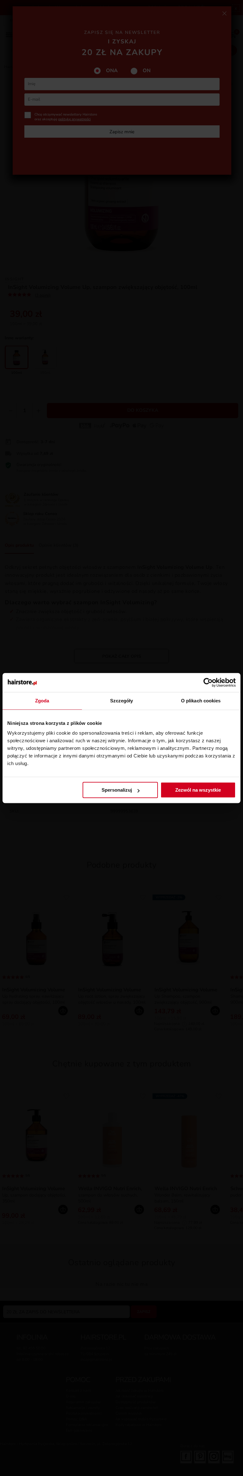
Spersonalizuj (117, 790)
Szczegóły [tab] (121, 700)
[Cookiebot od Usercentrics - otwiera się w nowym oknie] (208, 682)
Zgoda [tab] (42, 700)
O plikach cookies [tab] (201, 700)
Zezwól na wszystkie (198, 790)
